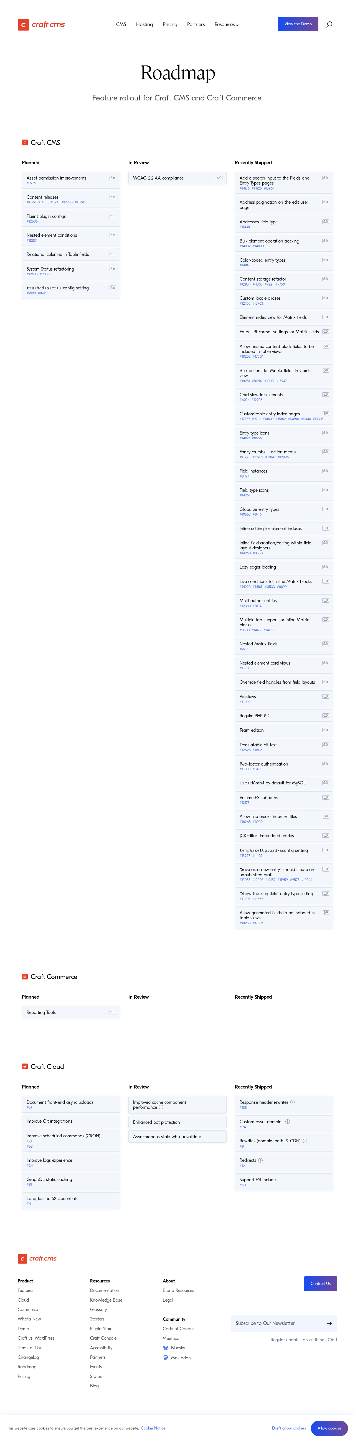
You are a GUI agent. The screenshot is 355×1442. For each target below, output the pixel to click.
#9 (242, 1146)
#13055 (245, 880)
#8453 (257, 769)
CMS (121, 24)
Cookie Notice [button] (153, 1428)
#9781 (256, 419)
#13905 (245, 899)
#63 (30, 1146)
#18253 (245, 923)
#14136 (245, 188)
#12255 (67, 202)
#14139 (268, 630)
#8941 (55, 202)
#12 (242, 1166)
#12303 (257, 880)
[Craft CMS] (58, 25)
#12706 (257, 400)
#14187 (245, 265)
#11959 (283, 880)
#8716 (257, 514)
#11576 (257, 750)
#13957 (245, 855)
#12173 (245, 802)
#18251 (245, 381)
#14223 (245, 587)
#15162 (281, 419)
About (169, 1281)
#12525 (245, 750)
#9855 (45, 274)
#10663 (245, 514)
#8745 (42, 293)
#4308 (258, 284)
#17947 (281, 381)
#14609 (268, 419)
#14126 (257, 188)
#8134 (257, 606)
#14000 (258, 246)
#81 (29, 1184)
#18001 (269, 381)
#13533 (269, 587)
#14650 (293, 419)
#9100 (31, 293)
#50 (243, 1185)
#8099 (282, 587)
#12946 (283, 457)
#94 (243, 1127)
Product (25, 1281)
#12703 (257, 303)
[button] (329, 1428)
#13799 (257, 899)
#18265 (245, 822)
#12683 (32, 274)
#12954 (245, 284)
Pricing (170, 24)
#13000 (245, 702)
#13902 (257, 457)
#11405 (257, 855)
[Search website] (329, 24)
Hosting (144, 24)
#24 (30, 1165)
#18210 (257, 381)
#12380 (245, 606)
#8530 (258, 553)
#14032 (245, 246)
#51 (29, 1107)
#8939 (258, 822)
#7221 (269, 284)
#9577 (294, 880)
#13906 (245, 668)
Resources (225, 24)
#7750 (280, 284)
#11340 (306, 419)
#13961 (269, 188)
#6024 (245, 400)
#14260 (245, 553)
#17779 (245, 419)
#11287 (32, 240)
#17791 (31, 202)
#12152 (270, 880)
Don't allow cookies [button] (289, 1428)
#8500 (245, 630)
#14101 (257, 587)
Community (174, 1319)
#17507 (258, 356)
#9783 (244, 649)
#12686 (32, 221)
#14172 (257, 630)
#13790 (80, 202)
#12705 (245, 303)
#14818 (43, 202)
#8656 (257, 438)
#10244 (306, 880)
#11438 (245, 227)
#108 (243, 1107)
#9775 (31, 183)
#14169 (245, 438)
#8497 (244, 476)
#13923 (245, 457)
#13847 (270, 457)
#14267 (245, 495)
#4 (29, 1203)
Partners (196, 24)
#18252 (245, 356)
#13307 (318, 419)
